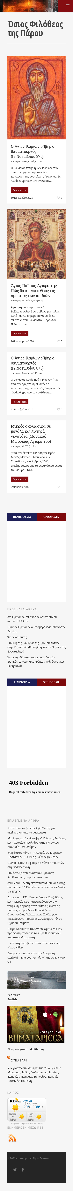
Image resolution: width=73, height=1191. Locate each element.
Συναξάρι (19, 1060)
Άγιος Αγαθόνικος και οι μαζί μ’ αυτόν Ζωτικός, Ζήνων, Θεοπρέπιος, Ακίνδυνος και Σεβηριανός (35, 661)
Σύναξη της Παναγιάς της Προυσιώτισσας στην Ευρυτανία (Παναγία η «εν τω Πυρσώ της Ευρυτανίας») (36, 647)
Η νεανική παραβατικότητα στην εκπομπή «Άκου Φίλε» (33, 945)
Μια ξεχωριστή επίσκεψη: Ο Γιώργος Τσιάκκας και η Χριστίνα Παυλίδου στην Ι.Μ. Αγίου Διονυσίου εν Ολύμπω (36, 842)
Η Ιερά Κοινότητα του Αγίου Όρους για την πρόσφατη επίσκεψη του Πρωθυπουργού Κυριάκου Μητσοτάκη (34, 933)
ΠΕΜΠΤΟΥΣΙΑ (22, 517)
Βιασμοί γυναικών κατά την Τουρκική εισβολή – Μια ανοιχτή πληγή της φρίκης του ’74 (36, 957)
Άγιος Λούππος (17, 637)
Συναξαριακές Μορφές (32, 161)
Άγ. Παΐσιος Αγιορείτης (32, 300)
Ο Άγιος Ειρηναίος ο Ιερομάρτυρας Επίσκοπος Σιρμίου (36, 629)
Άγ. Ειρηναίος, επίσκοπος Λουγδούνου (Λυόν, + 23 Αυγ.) (32, 619)
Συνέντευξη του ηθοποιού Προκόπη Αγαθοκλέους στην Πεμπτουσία (30, 875)
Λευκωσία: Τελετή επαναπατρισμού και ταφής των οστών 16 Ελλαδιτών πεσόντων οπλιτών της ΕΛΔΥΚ (36, 887)
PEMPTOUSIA (22, 682)
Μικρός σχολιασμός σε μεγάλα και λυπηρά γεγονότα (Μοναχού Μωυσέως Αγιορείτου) (31, 434)
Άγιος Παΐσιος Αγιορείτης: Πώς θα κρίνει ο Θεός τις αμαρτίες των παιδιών (34, 290)
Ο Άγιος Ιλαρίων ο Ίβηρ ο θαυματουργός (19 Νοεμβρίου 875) (32, 151)
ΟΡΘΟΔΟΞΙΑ (51, 517)
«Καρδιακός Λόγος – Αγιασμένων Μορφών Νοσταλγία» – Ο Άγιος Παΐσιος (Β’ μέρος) (34, 855)
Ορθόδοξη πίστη (29, 446)
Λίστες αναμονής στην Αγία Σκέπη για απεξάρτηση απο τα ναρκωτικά (31, 830)
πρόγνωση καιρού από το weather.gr (27, 1124)
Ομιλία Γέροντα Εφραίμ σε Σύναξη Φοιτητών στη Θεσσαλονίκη (35, 865)
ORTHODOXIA (51, 682)
